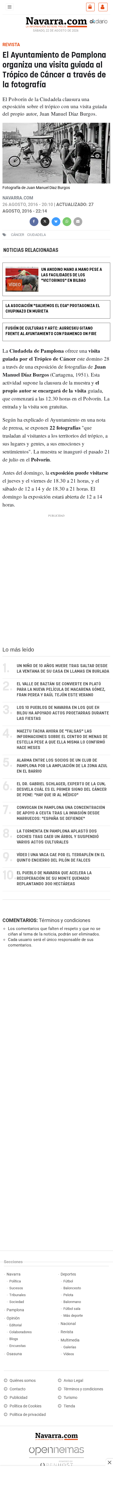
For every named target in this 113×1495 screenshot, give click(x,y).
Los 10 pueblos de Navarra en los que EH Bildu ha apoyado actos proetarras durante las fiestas (63, 713)
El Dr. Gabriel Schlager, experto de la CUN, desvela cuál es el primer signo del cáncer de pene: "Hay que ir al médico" (62, 789)
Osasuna (14, 1354)
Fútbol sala (71, 1309)
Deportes (68, 1274)
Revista (67, 1332)
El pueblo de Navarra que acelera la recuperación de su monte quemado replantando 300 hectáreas (54, 878)
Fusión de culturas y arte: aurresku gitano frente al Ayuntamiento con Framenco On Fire (51, 331)
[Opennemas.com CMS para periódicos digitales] (56, 1455)
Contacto (18, 1389)
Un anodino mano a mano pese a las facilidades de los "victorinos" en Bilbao (71, 275)
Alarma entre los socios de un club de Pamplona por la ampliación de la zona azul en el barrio (62, 765)
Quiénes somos (23, 1380)
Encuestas (17, 1346)
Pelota (68, 1295)
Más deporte (73, 1315)
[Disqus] (55, 1027)
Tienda (69, 1406)
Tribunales (17, 1295)
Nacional (68, 1323)
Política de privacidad (28, 1414)
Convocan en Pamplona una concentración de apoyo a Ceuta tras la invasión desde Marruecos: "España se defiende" (61, 813)
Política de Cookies (25, 1406)
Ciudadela (36, 235)
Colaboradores (20, 1332)
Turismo (70, 1397)
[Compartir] (34, 221)
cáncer (17, 235)
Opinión (13, 1318)
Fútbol (68, 1281)
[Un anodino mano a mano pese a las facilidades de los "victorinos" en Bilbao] (56, 266)
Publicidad (18, 1397)
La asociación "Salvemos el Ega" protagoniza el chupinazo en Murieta (52, 308)
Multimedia (70, 1340)
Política (15, 1281)
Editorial (15, 1325)
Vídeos (68, 1354)
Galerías (69, 1347)
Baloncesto (72, 1288)
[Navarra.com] (56, 21)
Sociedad (16, 1302)
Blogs (13, 1339)
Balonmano (72, 1302)
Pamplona (15, 1310)
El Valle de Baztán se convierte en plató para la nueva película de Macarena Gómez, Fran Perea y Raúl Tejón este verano (61, 689)
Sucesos (16, 1288)
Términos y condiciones (64, 920)
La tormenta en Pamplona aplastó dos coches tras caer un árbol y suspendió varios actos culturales (58, 836)
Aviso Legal (73, 1380)
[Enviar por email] (78, 221)
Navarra (14, 1274)
